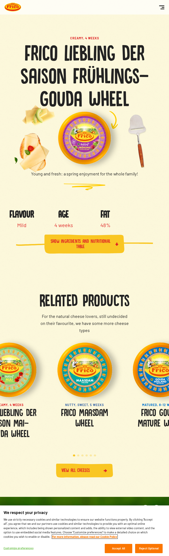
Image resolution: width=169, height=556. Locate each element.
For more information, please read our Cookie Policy (84, 536)
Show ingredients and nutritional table (81, 243)
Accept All (118, 548)
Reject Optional (149, 548)
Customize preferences (18, 548)
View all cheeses (75, 469)
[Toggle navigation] (161, 7)
